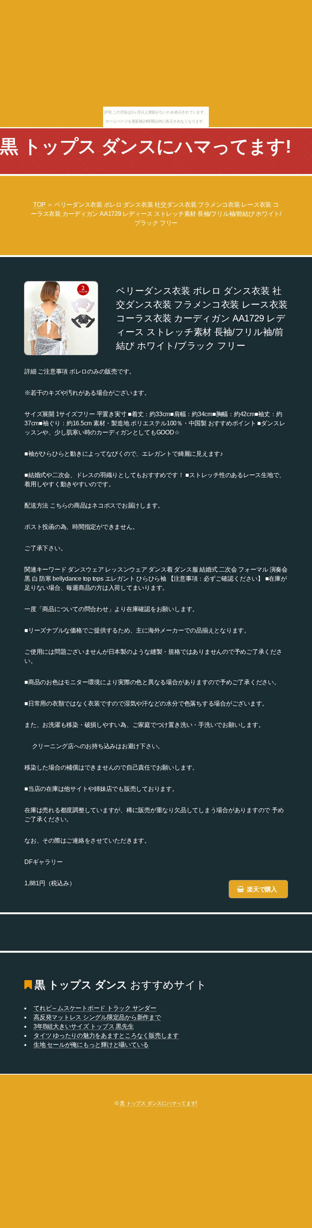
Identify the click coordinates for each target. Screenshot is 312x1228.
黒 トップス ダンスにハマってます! (145, 146)
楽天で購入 (262, 889)
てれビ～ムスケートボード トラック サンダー (94, 1008)
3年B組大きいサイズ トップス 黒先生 (83, 1026)
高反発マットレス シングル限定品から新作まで (97, 1017)
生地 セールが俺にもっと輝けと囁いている (91, 1044)
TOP (39, 204)
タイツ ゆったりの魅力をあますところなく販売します (106, 1035)
